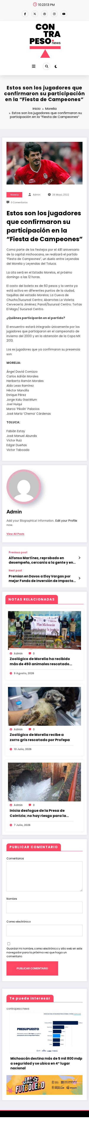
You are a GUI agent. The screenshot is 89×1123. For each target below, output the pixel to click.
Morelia (14, 194)
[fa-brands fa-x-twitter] (35, 14)
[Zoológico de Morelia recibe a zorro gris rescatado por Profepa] (44, 706)
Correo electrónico (18, 921)
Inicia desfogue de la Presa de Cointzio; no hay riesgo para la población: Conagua (38, 813)
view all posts (15, 533)
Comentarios (15, 858)
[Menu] (33, 66)
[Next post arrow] (79, 578)
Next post (15, 570)
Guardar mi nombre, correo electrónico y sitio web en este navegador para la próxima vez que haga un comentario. (44, 952)
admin (36, 194)
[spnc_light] (56, 66)
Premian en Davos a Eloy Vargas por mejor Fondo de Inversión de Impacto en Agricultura (41, 578)
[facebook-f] (25, 14)
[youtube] (64, 14)
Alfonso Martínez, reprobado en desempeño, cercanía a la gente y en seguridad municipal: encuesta (41, 560)
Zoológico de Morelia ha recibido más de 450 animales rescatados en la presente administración (40, 661)
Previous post (18, 552)
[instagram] (54, 14)
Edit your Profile (66, 520)
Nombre (11, 899)
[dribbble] (44, 14)
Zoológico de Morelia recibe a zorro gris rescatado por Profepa (40, 737)
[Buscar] (46, 66)
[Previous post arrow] (79, 557)
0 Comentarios (19, 202)
